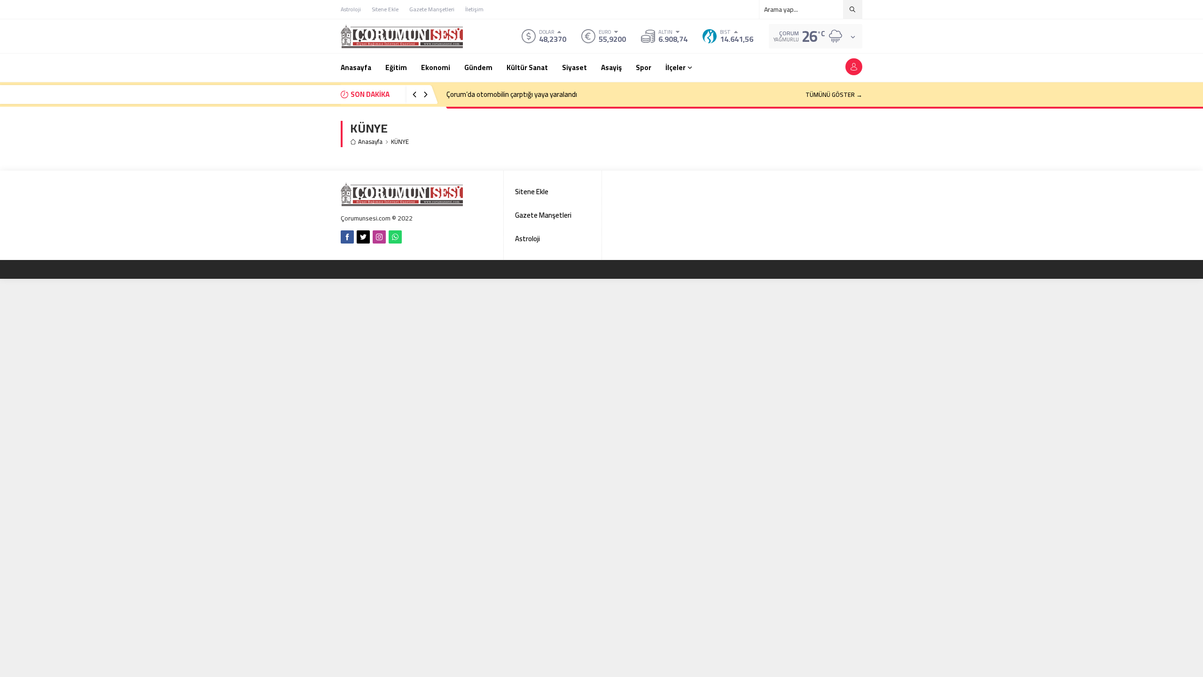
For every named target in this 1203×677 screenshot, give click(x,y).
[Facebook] (347, 237)
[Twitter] (363, 237)
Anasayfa (370, 141)
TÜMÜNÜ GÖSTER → (833, 94)
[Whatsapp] (395, 237)
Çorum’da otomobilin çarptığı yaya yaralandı (511, 94)
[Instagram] (379, 237)
